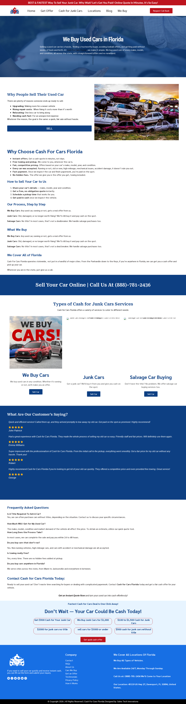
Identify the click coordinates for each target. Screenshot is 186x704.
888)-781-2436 (133, 676)
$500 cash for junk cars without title (133, 631)
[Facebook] (8, 678)
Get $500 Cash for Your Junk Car (52, 619)
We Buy (122, 11)
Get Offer (47, 11)
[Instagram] (12, 678)
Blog (109, 11)
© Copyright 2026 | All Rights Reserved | (66, 701)
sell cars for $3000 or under (93, 629)
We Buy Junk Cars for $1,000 (93, 619)
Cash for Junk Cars (70, 11)
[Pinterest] (18, 678)
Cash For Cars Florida (76, 49)
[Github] (25, 678)
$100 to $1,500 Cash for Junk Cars (134, 621)
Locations (94, 11)
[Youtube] (22, 678)
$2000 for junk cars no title (52, 629)
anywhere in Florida (136, 261)
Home (31, 11)
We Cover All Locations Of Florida (134, 654)
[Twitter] (15, 678)
